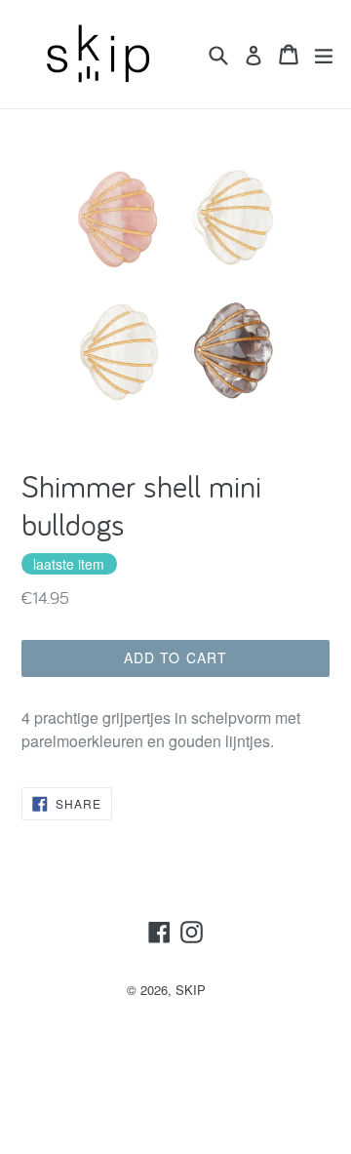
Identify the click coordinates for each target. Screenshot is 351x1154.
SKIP (191, 989)
